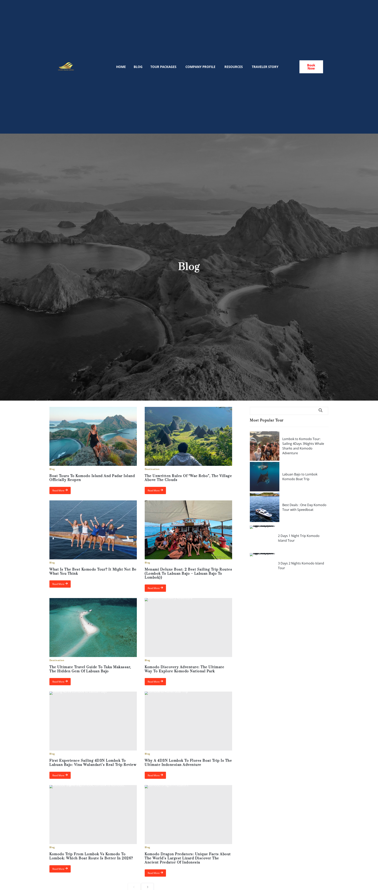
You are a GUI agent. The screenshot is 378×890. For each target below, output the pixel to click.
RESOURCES (233, 67)
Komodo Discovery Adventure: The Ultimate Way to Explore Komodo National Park (184, 669)
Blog (52, 469)
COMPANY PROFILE (200, 67)
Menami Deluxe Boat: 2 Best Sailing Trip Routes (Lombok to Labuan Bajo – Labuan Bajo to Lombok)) (188, 573)
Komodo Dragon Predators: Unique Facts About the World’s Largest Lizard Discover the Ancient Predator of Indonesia (188, 858)
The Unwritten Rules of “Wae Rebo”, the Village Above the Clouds (188, 478)
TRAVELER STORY (265, 67)
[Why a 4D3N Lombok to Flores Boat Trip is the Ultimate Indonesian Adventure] (188, 721)
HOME (121, 67)
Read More (58, 490)
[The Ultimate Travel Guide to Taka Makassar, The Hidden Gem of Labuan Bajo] (93, 627)
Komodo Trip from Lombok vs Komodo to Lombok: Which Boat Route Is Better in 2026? (91, 856)
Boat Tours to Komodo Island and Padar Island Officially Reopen (92, 478)
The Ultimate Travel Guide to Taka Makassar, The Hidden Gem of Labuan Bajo (90, 669)
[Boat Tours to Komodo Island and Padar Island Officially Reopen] (93, 436)
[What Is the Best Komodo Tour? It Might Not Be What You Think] (93, 529)
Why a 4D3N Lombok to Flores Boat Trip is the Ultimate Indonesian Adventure (188, 763)
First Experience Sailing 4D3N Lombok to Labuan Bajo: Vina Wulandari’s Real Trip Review (92, 763)
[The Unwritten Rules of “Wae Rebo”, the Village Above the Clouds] (188, 436)
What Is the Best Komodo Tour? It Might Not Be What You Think (93, 571)
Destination (152, 469)
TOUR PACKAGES (163, 67)
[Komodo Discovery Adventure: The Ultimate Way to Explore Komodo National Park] (188, 627)
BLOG (138, 67)
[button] (289, 411)
